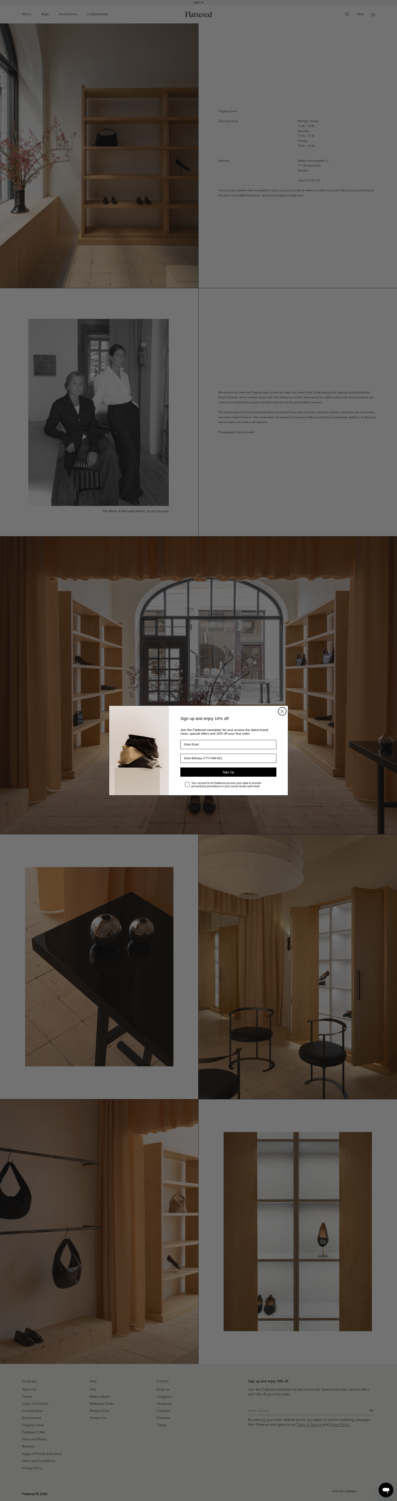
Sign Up (228, 772)
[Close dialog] (282, 711)
